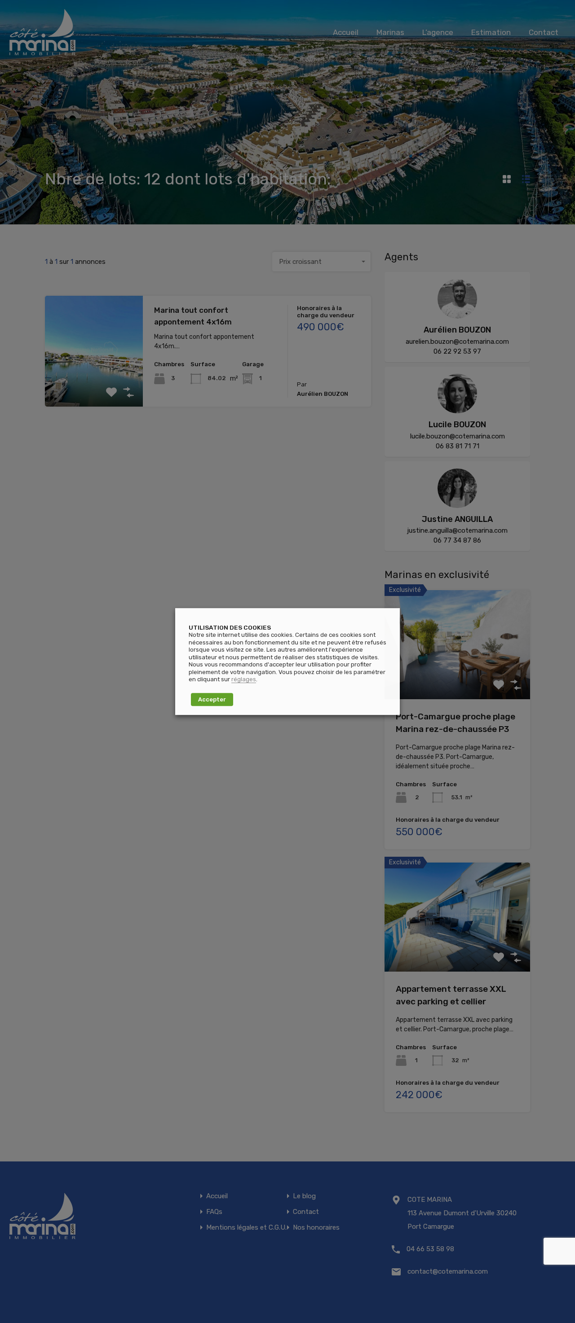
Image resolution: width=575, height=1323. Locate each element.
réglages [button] (243, 679)
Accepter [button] (212, 699)
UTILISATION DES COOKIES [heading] (230, 627)
